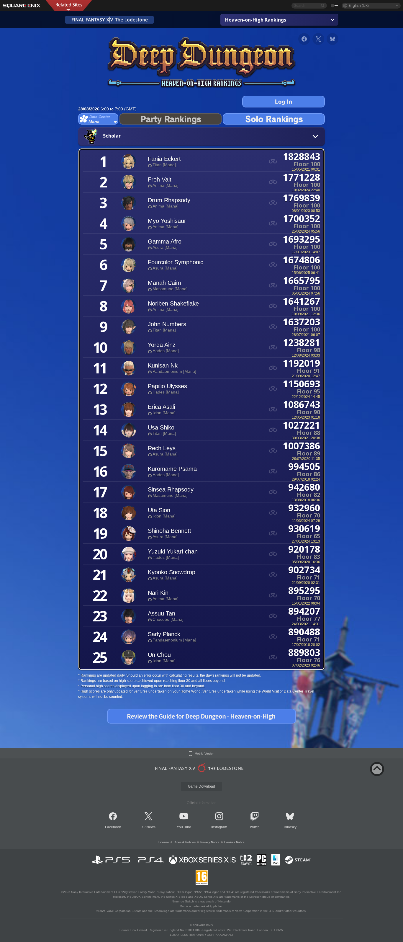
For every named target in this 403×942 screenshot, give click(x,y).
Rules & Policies (185, 842)
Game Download (201, 786)
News (150, 827)
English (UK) (358, 5)
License (163, 842)
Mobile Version (204, 753)
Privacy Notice (209, 842)
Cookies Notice (234, 842)
